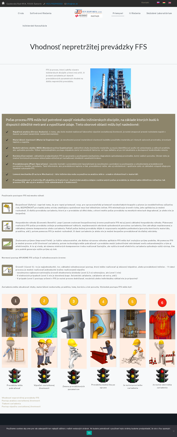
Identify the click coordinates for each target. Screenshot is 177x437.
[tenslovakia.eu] (88, 13)
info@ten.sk (72, 4)
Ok (89, 433)
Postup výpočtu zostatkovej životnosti (21, 406)
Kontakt (145, 2)
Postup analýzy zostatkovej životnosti (21, 401)
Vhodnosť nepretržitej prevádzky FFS (20, 398)
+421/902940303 (54, 4)
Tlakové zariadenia (11, 403)
